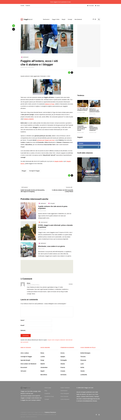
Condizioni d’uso (49, 396)
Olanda (63, 363)
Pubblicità (28, 5)
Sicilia (82, 367)
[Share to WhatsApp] (69, 72)
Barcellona (44, 374)
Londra (43, 356)
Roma (42, 353)
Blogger (24, 171)
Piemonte (83, 360)
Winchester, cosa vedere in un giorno (51, 246)
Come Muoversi (65, 399)
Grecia (62, 353)
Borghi (63, 19)
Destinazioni (46, 19)
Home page (48, 387)
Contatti (22, 5)
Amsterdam (44, 367)
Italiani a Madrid (29, 119)
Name (23, 320)
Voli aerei (23, 371)
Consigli (70, 19)
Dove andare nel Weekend (28, 363)
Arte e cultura (25, 353)
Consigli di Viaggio (34, 171)
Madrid (43, 363)
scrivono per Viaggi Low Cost (45, 140)
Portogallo (64, 360)
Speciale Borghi (25, 360)
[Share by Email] (72, 72)
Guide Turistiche (65, 387)
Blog (46, 390)
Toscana (82, 356)
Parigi (42, 360)
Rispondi (70, 284)
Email (22, 325)
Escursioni (24, 367)
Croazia (63, 371)
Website (23, 330)
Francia (63, 367)
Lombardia (83, 374)
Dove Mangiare (65, 393)
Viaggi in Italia (55, 19)
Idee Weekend (78, 19)
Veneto (82, 371)
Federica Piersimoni (50, 412)
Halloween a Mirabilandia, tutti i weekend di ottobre (94, 110)
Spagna (63, 356)
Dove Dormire (64, 396)
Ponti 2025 (91, 5)
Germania (63, 374)
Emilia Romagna (85, 353)
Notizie (98, 5)
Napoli (42, 371)
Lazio (82, 363)
